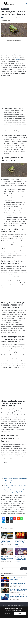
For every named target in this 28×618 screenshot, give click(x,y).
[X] (7, 518)
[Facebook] (3, 518)
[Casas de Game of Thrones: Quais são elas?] (5, 579)
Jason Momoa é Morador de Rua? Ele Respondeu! (17, 584)
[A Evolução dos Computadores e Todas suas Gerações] (7, 535)
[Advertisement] (14, 47)
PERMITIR (20, 613)
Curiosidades (5, 8)
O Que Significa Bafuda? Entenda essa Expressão (7, 558)
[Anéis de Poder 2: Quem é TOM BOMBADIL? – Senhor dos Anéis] (5, 590)
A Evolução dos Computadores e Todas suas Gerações (6, 541)
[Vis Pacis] (9, 3)
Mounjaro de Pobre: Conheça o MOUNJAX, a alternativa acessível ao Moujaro (20, 559)
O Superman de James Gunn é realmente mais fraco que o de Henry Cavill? (18, 596)
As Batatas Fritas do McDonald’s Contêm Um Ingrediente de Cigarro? (20, 542)
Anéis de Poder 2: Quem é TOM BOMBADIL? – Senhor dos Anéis (18, 589)
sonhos (18, 59)
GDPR (20, 610)
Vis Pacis (5, 17)
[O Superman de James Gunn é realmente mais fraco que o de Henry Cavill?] (5, 597)
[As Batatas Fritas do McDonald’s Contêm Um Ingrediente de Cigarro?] (21, 535)
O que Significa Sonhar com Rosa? (13, 483)
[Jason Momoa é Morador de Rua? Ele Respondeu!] (5, 585)
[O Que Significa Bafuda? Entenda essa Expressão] (7, 551)
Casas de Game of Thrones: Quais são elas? (17, 578)
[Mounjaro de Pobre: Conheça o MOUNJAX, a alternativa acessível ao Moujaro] (21, 551)
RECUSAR (7, 613)
